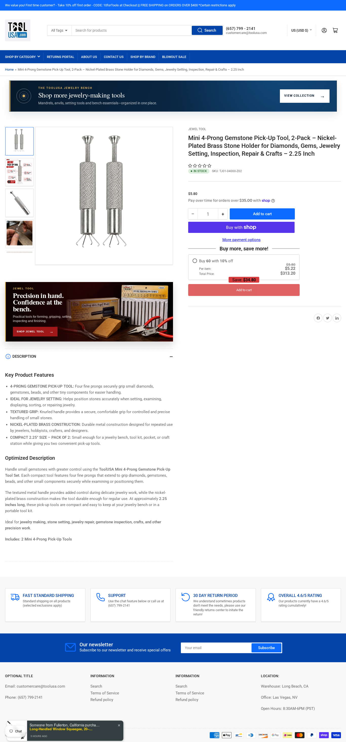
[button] (200, 166)
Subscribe (266, 648)
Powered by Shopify (46, 735)
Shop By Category (20, 57)
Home (9, 69)
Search (210, 30)
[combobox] (148, 30)
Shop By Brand (142, 57)
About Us (89, 57)
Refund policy (101, 699)
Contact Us (114, 57)
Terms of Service (104, 693)
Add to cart (244, 290)
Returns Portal (60, 57)
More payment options (241, 239)
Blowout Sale (174, 57)
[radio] (244, 267)
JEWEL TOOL (197, 129)
